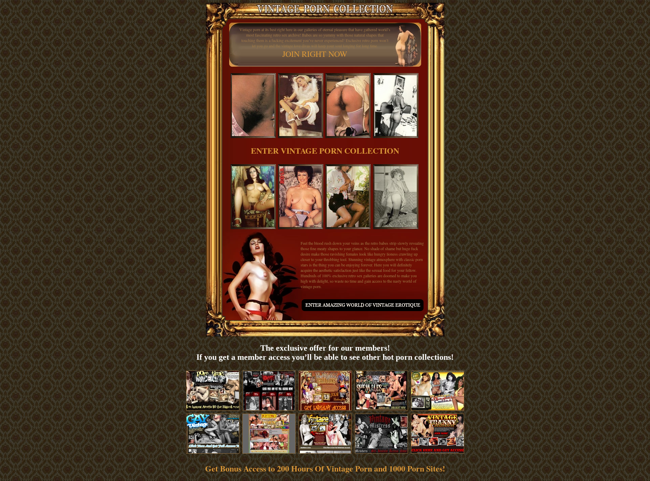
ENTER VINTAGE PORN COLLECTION (325, 150)
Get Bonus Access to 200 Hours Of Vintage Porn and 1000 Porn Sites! (325, 468)
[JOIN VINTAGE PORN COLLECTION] (362, 308)
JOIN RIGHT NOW (314, 53)
